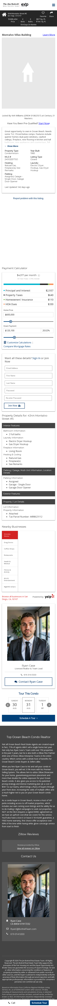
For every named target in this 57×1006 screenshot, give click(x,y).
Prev (8, 705)
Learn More (49, 34)
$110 (50, 299)
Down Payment (10, 326)
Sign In (36, 358)
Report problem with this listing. (28, 198)
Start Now (44, 123)
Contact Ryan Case (31, 682)
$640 (50, 295)
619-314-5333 (30, 674)
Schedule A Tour (27, 718)
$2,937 (49, 290)
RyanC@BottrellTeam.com (23, 929)
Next (49, 705)
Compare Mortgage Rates (17, 346)
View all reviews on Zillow (28, 848)
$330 (50, 304)
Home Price (8, 310)
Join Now (12, 405)
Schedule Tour (39, 1002)
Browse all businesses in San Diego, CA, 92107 (15, 597)
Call (13, 1002)
